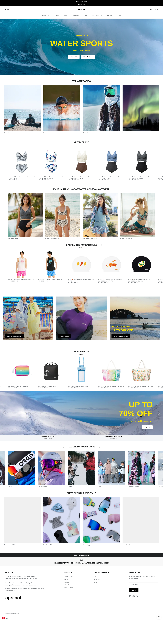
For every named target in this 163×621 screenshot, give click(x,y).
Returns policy (97, 579)
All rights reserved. (16, 613)
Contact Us (96, 582)
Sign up (133, 590)
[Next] (159, 413)
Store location (81, 4)
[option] (81, 47)
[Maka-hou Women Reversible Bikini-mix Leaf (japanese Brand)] (21, 161)
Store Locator (68, 576)
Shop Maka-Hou (88, 56)
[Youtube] (134, 596)
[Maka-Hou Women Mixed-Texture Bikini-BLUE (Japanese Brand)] (111, 161)
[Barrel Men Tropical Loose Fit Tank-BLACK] (51, 264)
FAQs (94, 576)
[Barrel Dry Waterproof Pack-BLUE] (81, 370)
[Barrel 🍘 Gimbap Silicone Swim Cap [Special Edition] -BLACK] (141, 264)
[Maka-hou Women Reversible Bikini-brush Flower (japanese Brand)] (51, 161)
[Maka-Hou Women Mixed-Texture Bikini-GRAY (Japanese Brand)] (141, 161)
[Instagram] (137, 596)
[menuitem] (46, 16)
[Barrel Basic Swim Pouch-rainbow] (21, 370)
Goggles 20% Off (145, 423)
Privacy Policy (68, 587)
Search (66, 582)
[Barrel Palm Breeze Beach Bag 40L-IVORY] (141, 370)
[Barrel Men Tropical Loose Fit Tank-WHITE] (21, 264)
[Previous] (4, 413)
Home (66, 579)
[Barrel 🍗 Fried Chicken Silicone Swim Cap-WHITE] (81, 264)
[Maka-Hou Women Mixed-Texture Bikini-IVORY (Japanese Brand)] (81, 161)
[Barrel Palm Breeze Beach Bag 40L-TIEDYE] (111, 370)
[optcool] (81, 9)
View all (81, 145)
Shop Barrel (73, 56)
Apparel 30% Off (129, 423)
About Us (67, 585)
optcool (10, 613)
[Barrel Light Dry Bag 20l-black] (51, 370)
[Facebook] (130, 596)
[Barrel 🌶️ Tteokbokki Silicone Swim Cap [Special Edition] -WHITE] (111, 264)
